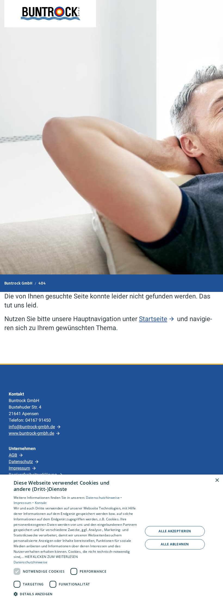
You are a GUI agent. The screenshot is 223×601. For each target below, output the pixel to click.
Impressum (19, 468)
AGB (13, 455)
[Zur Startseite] (50, 13)
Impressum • (24, 502)
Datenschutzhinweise (31, 562)
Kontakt (41, 502)
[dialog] (111, 538)
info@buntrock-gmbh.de (32, 426)
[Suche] (190, 13)
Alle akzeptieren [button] (175, 531)
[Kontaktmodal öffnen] (201, 13)
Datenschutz (21, 461)
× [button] (217, 480)
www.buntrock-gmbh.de (31, 433)
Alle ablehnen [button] (175, 544)
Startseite (153, 319)
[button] (214, 13)
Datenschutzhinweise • (104, 497)
